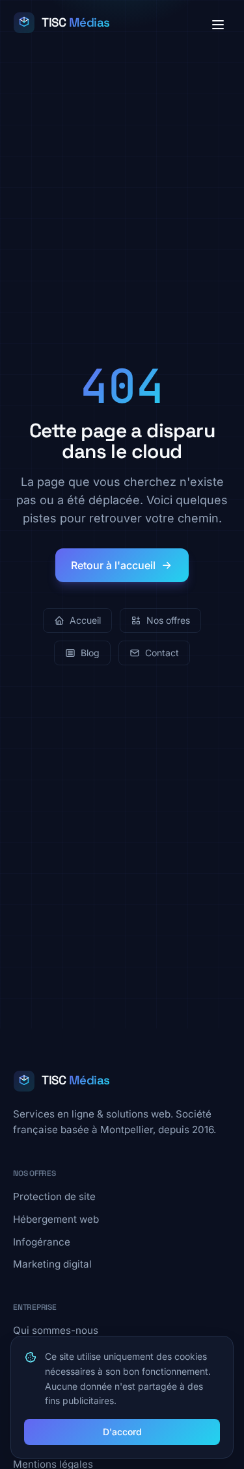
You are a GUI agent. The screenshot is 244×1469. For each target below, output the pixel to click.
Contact (162, 652)
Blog (90, 652)
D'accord (122, 1431)
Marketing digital (52, 1264)
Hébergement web (56, 1219)
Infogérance (41, 1242)
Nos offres (168, 620)
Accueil (85, 620)
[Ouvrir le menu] (218, 25)
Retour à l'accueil (113, 565)
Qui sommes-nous (55, 1330)
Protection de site (54, 1196)
